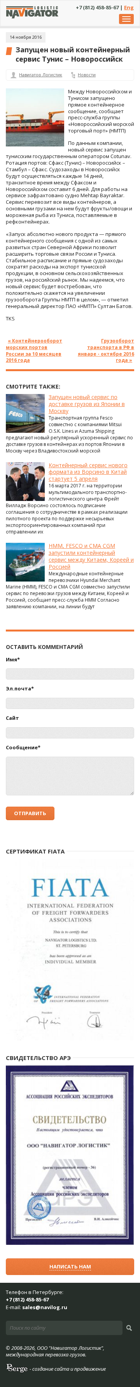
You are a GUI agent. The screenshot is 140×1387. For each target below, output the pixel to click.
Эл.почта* (20, 688)
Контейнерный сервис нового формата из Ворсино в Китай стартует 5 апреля (88, 472)
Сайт (12, 718)
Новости (87, 74)
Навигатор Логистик (40, 74)
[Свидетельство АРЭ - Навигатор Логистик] (70, 1243)
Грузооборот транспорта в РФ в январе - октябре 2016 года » (106, 350)
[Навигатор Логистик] (32, 16)
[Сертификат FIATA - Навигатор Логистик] (70, 1038)
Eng (129, 7)
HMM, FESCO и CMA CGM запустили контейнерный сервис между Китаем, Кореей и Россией (91, 556)
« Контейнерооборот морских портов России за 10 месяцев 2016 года (34, 350)
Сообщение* (23, 747)
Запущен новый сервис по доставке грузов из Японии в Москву (87, 404)
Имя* (13, 659)
